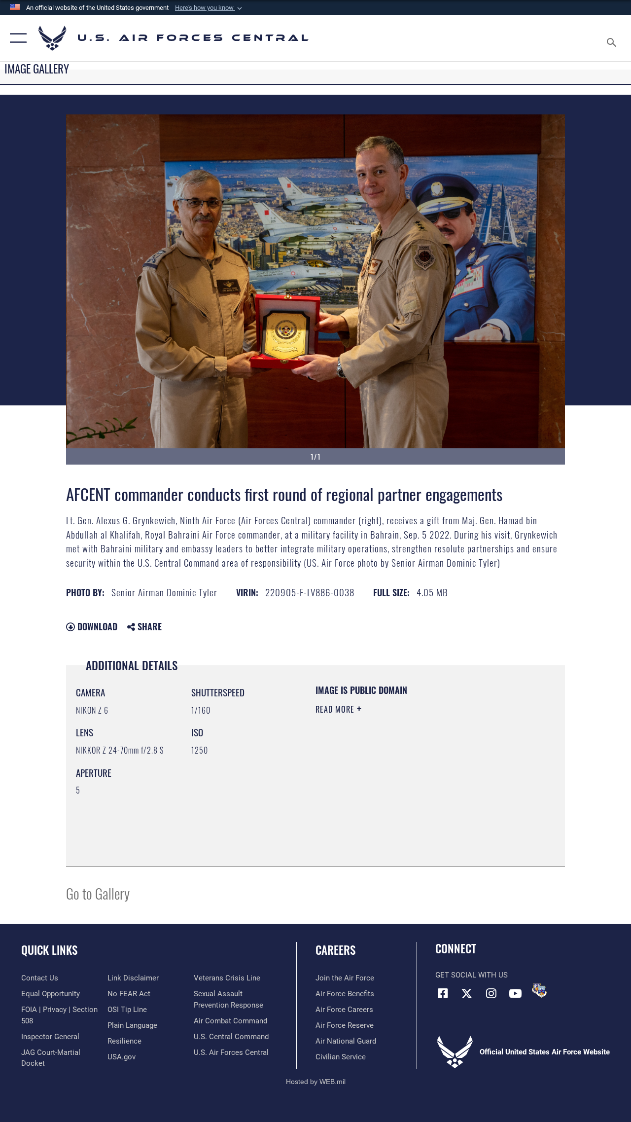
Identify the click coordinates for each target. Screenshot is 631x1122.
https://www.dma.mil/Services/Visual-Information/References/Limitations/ (404, 792)
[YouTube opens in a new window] (515, 993)
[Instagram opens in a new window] (491, 993)
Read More (336, 709)
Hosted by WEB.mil (316, 1082)
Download (96, 626)
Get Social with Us (471, 975)
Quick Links (49, 950)
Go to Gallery (98, 893)
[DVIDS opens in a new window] (539, 990)
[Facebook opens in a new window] (442, 993)
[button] (209, 8)
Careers (335, 950)
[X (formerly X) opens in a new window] (466, 993)
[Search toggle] (613, 38)
